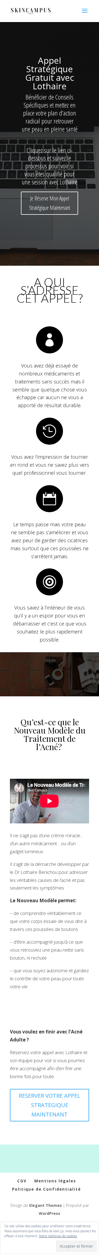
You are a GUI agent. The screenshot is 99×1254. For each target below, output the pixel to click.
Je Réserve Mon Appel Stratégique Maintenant (49, 203)
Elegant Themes (45, 1205)
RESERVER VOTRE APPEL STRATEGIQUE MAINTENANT (49, 1105)
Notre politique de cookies (58, 1236)
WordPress (49, 1213)
